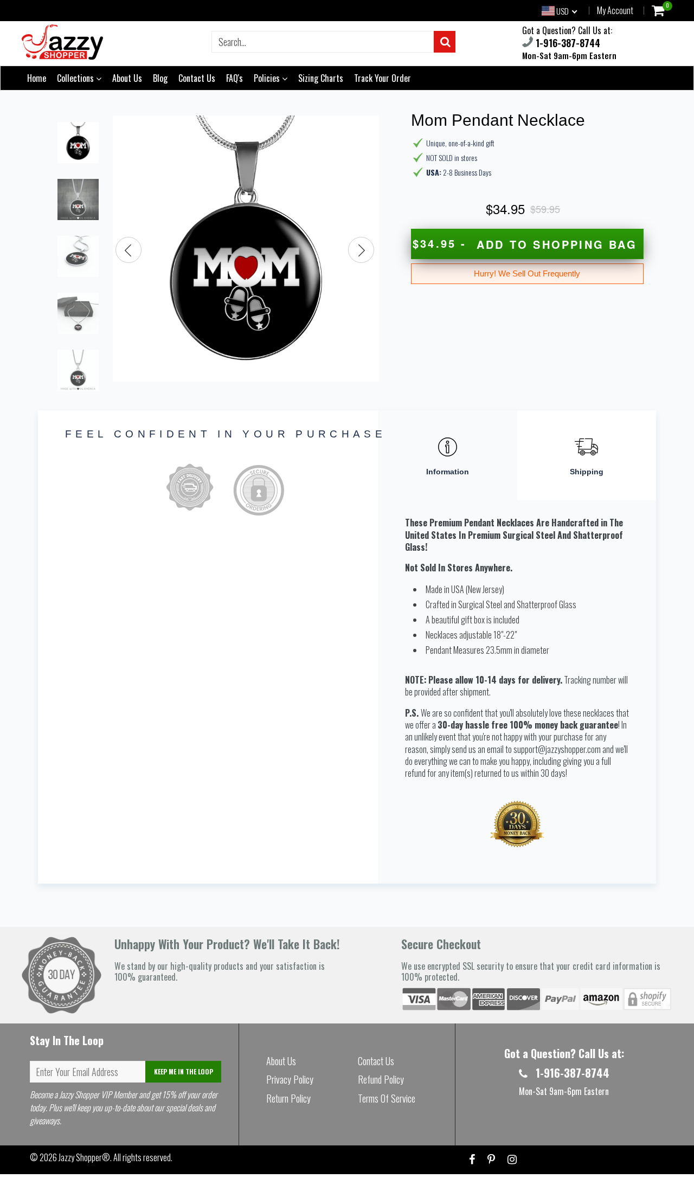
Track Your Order (382, 78)
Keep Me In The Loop (183, 1071)
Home (36, 78)
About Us (127, 78)
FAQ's (234, 78)
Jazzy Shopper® (84, 1157)
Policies (268, 78)
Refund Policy (381, 1079)
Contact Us (196, 78)
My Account (615, 10)
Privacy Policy (289, 1079)
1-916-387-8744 (566, 43)
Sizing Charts (320, 78)
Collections (76, 78)
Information (447, 471)
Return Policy (288, 1098)
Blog (160, 78)
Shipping (586, 471)
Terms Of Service (386, 1098)
